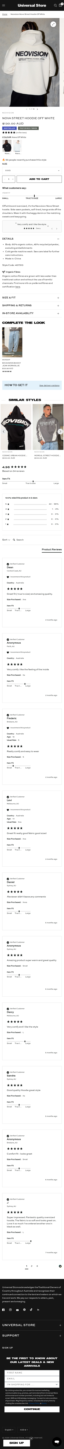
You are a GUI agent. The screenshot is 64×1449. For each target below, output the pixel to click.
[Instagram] (12, 1309)
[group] (32, 467)
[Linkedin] (40, 1309)
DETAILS (7, 239)
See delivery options (49, 386)
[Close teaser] (31, 1438)
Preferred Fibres (28, 128)
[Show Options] (56, 1385)
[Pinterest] (26, 1309)
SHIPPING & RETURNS (17, 305)
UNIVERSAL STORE (18, 1325)
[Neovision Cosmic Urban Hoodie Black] (16, 427)
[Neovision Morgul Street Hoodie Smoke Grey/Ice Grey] (48, 427)
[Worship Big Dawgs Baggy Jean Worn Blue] (12, 342)
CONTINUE (32, 1409)
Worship (6, 360)
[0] (60, 5)
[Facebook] (5, 1309)
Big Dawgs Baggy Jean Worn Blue (11, 364)
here (17, 287)
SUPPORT (10, 1335)
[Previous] (3, 431)
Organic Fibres (13, 272)
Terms (44, 1403)
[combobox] (31, 1385)
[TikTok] (33, 1309)
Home (4, 14)
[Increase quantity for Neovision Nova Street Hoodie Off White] (13, 179)
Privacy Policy (34, 1403)
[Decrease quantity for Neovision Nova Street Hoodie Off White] (4, 179)
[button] (32, 133)
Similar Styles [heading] (25, 400)
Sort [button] (5, 540)
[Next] (60, 431)
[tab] (52, 550)
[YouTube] (19, 1310)
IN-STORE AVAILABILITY (18, 313)
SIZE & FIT (9, 298)
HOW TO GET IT (16, 385)
